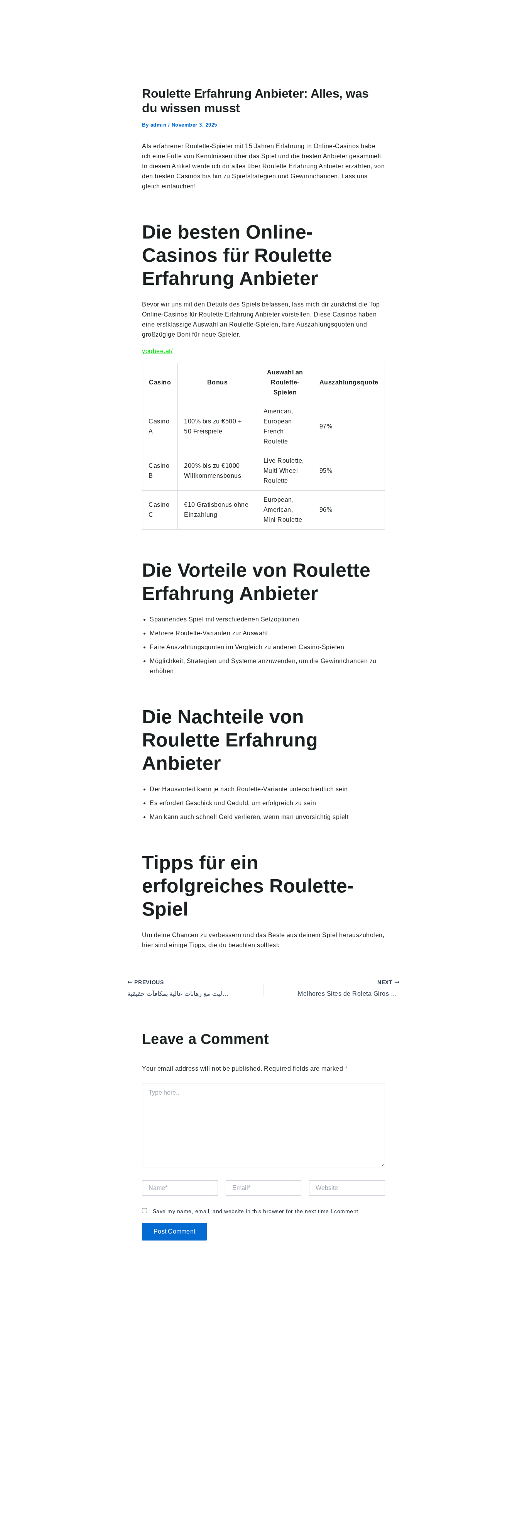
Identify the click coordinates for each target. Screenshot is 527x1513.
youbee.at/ (157, 351)
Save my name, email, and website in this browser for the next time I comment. (256, 1211)
